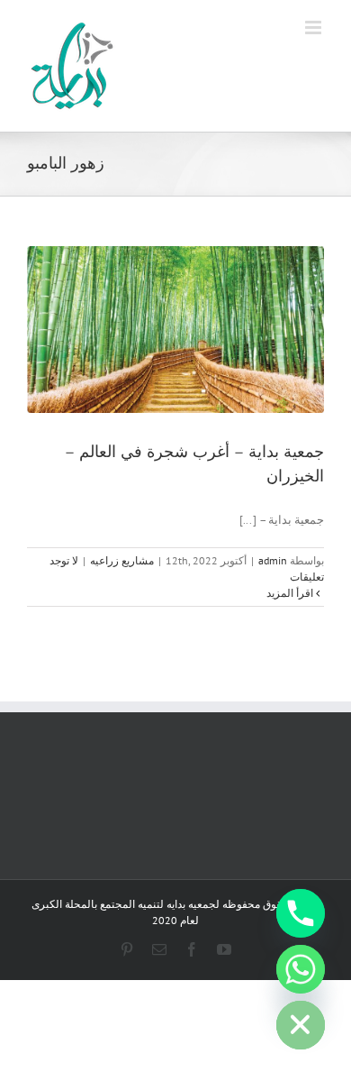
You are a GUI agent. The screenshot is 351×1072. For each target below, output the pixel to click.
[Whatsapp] (300, 969)
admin (272, 560)
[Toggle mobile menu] (314, 27)
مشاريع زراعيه (122, 560)
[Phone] (300, 913)
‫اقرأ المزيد (291, 593)
